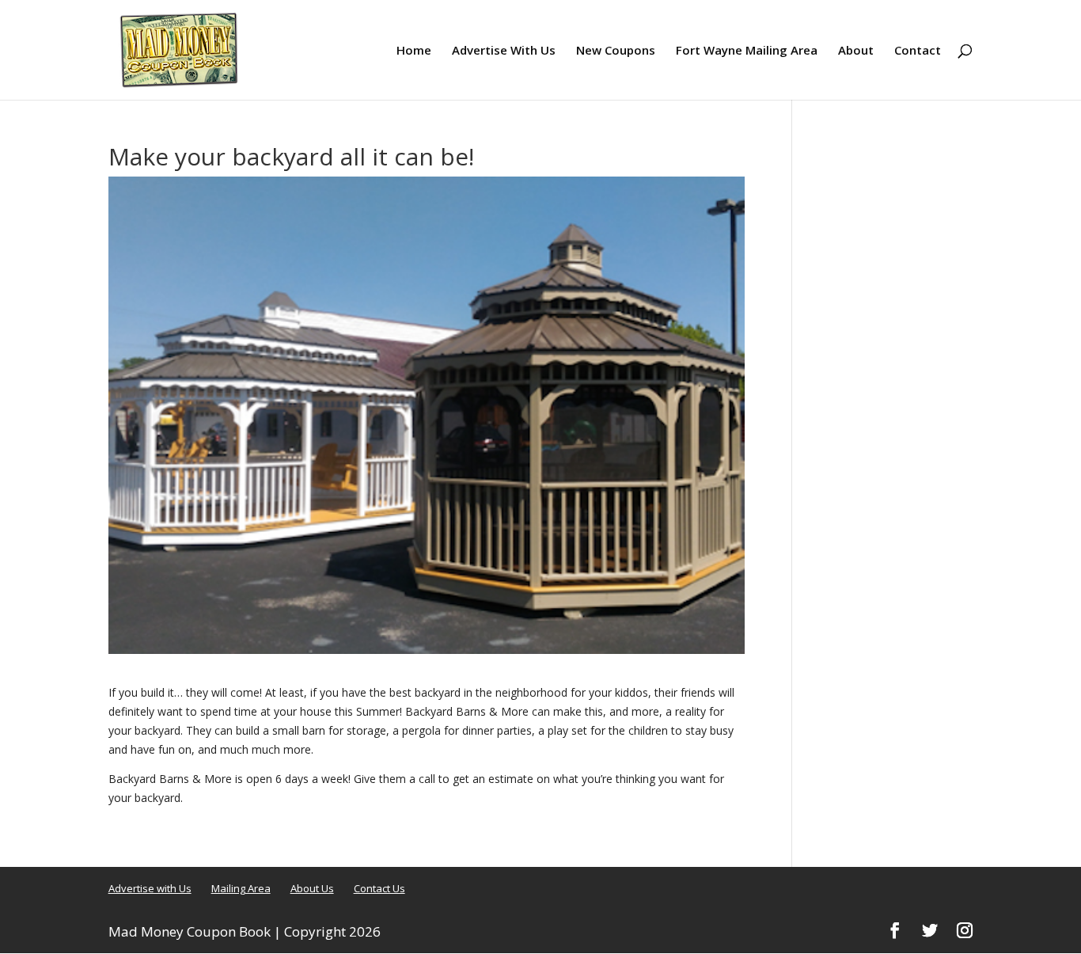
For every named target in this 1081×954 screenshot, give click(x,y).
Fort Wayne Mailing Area (746, 51)
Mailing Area (241, 888)
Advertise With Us (504, 51)
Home (413, 51)
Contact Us (379, 888)
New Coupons (615, 51)
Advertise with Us (150, 888)
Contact (917, 51)
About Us (312, 888)
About (856, 51)
